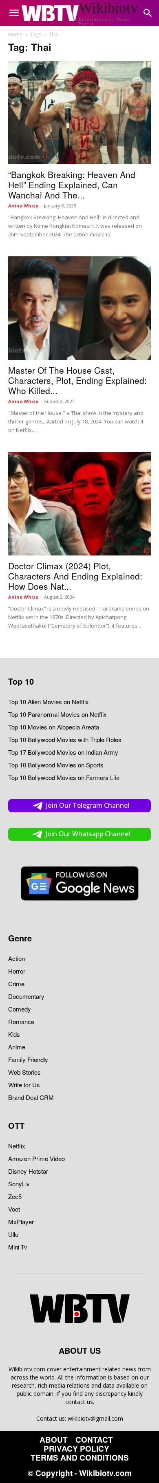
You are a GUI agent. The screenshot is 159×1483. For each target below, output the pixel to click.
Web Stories (24, 1072)
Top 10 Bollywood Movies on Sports (56, 764)
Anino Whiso (23, 206)
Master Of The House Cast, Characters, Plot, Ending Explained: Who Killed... (77, 380)
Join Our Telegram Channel (87, 805)
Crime (16, 983)
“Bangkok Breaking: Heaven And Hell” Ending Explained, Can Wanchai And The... (71, 184)
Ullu (13, 1234)
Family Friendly (28, 1059)
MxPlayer (21, 1221)
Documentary (26, 996)
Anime (16, 1046)
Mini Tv (17, 1247)
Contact (94, 1439)
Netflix (16, 1145)
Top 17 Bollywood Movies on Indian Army (63, 752)
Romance (21, 1021)
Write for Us (24, 1084)
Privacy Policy (76, 1448)
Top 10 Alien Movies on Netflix (48, 701)
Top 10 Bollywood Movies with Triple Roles (64, 739)
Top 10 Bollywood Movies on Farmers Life (63, 777)
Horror (16, 971)
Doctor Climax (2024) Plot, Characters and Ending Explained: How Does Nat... (75, 576)
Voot (14, 1209)
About (54, 1439)
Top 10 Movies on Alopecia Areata (53, 727)
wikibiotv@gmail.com (95, 1418)
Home (15, 34)
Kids (14, 1034)
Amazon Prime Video (36, 1158)
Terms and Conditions (80, 1457)
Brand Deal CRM (31, 1097)
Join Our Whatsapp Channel (88, 833)
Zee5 (15, 1196)
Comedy (19, 1009)
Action (16, 958)
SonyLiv (19, 1183)
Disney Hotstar (28, 1171)
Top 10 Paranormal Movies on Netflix (57, 714)
